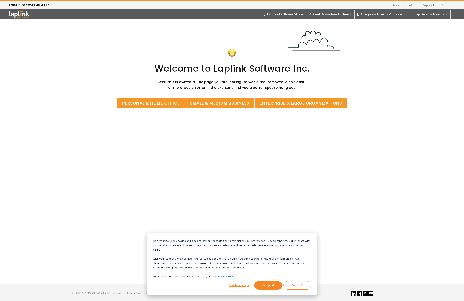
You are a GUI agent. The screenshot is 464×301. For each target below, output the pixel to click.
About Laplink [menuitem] (403, 5)
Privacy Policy (226, 276)
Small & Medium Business (331, 14)
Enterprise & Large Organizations (385, 14)
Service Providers (434, 14)
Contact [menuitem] (447, 5)
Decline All (297, 285)
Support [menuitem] (428, 5)
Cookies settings (239, 285)
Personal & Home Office (285, 14)
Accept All (268, 285)
